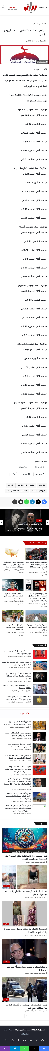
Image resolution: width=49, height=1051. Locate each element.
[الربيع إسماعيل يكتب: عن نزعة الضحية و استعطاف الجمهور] (39, 748)
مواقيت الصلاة (38, 491)
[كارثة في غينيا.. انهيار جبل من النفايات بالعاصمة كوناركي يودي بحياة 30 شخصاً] (36, 554)
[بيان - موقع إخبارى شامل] (21, 7)
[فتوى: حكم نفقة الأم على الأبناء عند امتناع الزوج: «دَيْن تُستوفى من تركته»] (40, 700)
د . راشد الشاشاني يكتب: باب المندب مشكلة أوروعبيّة (17, 687)
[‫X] (38, 501)
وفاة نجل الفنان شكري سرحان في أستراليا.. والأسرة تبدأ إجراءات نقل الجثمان (24, 528)
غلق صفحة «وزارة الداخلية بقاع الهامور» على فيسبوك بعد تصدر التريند (25, 857)
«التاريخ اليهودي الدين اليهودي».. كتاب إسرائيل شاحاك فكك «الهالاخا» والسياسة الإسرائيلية (38, 597)
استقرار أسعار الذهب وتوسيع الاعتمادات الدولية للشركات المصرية (17, 723)
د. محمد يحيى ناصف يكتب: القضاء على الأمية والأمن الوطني (18, 734)
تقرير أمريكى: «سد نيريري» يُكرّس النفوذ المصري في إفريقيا (37, 627)
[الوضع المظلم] (3, 8)
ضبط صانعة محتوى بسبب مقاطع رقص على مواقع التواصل (25, 893)
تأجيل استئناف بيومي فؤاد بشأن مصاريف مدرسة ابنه (27, 968)
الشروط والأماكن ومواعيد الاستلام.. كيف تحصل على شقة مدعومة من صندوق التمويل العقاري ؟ (18, 808)
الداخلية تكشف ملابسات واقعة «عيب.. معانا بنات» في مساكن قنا (25, 930)
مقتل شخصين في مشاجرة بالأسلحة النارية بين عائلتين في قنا (26, 1006)
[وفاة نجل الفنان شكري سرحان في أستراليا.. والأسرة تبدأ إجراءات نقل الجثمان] (40, 677)
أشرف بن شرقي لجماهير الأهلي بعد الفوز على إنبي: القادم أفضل (13, 596)
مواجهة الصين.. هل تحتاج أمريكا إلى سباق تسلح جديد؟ (17, 652)
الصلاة (41, 485)
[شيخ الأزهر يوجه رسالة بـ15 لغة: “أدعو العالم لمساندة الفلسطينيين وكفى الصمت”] (39, 797)
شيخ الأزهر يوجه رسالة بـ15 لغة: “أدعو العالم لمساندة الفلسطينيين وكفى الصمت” (18, 796)
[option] (24, 522)
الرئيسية (41, 24)
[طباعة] (14, 501)
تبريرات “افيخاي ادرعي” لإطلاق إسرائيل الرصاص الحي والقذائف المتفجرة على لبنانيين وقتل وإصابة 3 (17, 782)
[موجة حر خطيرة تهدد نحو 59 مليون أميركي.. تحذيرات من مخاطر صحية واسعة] (12, 554)
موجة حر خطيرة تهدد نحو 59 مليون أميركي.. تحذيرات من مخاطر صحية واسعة (13, 564)
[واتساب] (26, 501)
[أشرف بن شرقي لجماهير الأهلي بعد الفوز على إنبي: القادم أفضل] (12, 585)
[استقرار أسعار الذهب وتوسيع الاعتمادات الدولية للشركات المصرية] (39, 725)
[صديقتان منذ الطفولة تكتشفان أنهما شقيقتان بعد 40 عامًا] (12, 616)
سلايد (35, 24)
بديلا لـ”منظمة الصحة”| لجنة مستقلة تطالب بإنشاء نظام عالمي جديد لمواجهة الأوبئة (18, 769)
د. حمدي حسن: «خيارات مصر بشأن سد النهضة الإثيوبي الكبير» (16, 663)
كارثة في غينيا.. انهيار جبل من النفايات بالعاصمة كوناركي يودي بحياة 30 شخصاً (36, 566)
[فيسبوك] (44, 501)
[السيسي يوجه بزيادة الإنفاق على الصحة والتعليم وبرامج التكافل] (39, 759)
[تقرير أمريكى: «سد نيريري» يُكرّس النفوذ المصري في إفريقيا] (36, 616)
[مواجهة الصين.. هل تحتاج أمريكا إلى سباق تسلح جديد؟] (40, 654)
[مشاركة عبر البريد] (20, 501)
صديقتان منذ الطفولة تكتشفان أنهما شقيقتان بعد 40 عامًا (14, 627)
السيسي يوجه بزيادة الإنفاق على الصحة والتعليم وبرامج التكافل (18, 757)
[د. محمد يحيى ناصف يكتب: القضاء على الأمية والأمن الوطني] (39, 736)
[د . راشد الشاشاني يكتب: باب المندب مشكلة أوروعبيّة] (40, 689)
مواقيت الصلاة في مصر (16, 491)
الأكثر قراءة (24, 713)
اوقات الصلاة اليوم (25, 485)
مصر (10, 485)
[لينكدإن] (32, 501)
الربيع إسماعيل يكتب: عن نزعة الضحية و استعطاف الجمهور (19, 745)
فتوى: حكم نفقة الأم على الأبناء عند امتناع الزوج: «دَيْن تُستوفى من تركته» (17, 698)
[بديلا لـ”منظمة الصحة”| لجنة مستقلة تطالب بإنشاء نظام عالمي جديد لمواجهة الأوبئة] (39, 770)
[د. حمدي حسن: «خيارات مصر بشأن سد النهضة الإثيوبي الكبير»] (40, 665)
